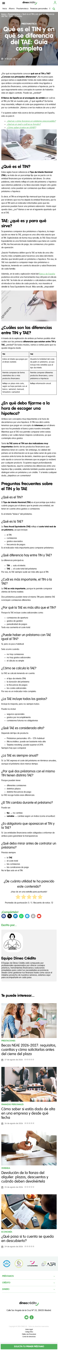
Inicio (5, 9)
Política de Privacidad (43, 673)
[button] (3, 3)
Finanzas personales (39, 9)
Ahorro (12, 9)
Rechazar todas (29, 697)
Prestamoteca (22, 9)
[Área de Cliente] (55, 2)
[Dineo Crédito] (30, 3)
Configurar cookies (29, 709)
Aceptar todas (29, 703)
